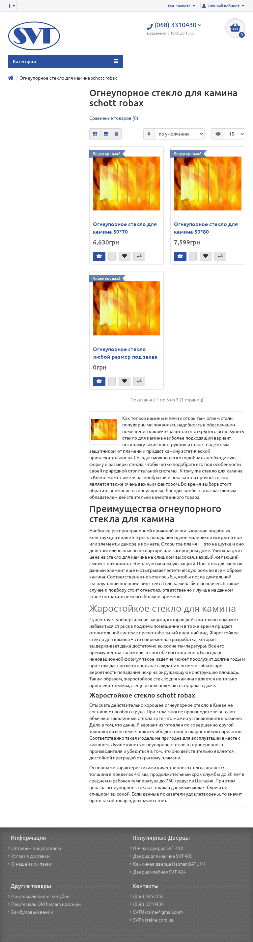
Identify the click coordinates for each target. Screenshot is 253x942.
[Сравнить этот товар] (139, 256)
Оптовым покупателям (36, 848)
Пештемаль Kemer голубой (40, 896)
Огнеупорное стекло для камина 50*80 (206, 228)
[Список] (105, 134)
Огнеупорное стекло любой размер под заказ (125, 353)
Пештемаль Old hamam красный (46, 904)
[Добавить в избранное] (124, 256)
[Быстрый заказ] (112, 256)
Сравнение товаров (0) (113, 118)
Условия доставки (30, 856)
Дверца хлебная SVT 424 (159, 872)
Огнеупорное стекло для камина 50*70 (125, 228)
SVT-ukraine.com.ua (153, 920)
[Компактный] (116, 134)
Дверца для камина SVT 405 (163, 856)
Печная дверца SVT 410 (158, 848)
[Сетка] (94, 134)
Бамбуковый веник (32, 912)
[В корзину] (99, 256)
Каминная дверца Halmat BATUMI (169, 864)
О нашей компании (31, 864)
